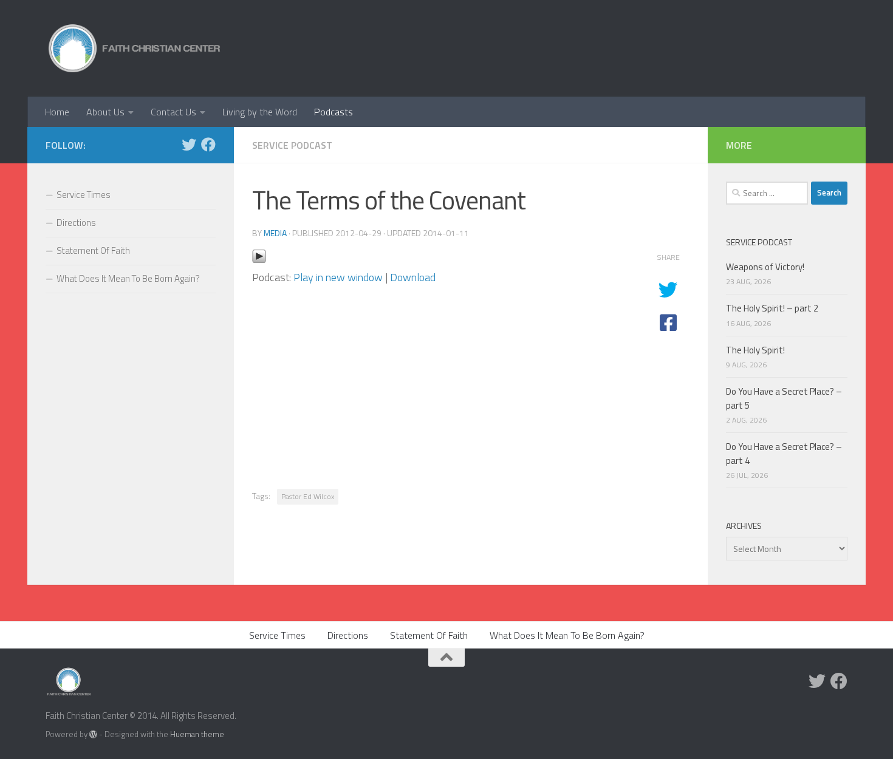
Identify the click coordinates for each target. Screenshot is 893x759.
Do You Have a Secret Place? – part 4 (784, 454)
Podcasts (333, 111)
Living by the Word (259, 111)
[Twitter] (189, 144)
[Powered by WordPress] (93, 734)
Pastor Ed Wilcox (307, 496)
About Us (105, 111)
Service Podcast (292, 145)
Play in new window (338, 277)
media (275, 232)
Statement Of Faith (93, 250)
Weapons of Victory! (765, 267)
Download (413, 277)
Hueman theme (197, 734)
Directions (76, 223)
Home (57, 111)
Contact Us (173, 111)
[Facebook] (208, 144)
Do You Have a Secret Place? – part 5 (784, 398)
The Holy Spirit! (755, 350)
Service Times (83, 195)
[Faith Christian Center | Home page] (135, 48)
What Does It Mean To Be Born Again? (128, 278)
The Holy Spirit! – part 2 (772, 308)
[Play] (259, 259)
